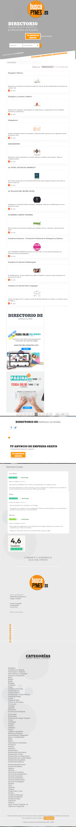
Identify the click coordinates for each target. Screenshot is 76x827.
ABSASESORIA (14, 144)
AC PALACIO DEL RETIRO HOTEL (21, 191)
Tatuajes (11, 783)
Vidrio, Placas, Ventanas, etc (18, 804)
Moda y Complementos (16, 737)
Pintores (11, 746)
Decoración (12, 704)
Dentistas (11, 706)
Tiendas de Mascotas (15, 795)
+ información (49, 818)
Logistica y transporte (15, 731)
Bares (10, 677)
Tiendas (11, 793)
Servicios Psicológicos (16, 782)
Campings (11, 685)
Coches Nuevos (13, 691)
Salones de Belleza (15, 766)
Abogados (11, 668)
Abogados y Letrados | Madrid (20, 97)
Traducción (12, 800)
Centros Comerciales (15, 689)
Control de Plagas (14, 696)
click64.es (22, 481)
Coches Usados (13, 693)
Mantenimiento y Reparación (18, 735)
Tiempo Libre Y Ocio (15, 791)
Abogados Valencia (15, 73)
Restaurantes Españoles (16, 760)
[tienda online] (25, 392)
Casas (10, 687)
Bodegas (11, 683)
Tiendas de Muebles (15, 797)
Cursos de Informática (15, 702)
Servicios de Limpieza (16, 772)
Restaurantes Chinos (15, 754)
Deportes (11, 708)
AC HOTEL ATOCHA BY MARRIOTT (22, 168)
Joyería (10, 729)
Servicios (11, 770)
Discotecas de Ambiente (16, 711)
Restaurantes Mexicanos (17, 764)
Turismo (11, 802)
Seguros (11, 768)
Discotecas (12, 710)
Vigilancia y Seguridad (16, 806)
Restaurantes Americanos (17, 752)
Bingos (10, 679)
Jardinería (11, 728)
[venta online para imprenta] (25, 349)
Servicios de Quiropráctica (17, 774)
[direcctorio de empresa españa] (25, 317)
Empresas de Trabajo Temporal (19, 718)
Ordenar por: (36, 67)
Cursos (10, 698)
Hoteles (11, 726)
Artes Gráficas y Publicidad (17, 674)
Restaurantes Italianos (16, 762)
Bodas (10, 681)
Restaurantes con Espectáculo (19, 756)
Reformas (11, 748)
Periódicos (12, 745)
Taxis (10, 785)
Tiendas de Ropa (14, 799)
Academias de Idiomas (16, 670)
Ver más (12, 90)
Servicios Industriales (15, 778)
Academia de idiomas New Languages (23, 286)
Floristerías (12, 722)
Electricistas (12, 716)
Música (10, 741)
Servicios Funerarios (15, 776)
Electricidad (12, 714)
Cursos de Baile (13, 700)
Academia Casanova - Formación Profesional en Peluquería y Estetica (35, 238)
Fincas (10, 720)
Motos (10, 739)
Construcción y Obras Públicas (19, 694)
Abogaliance (13, 120)
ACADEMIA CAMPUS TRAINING (20, 215)
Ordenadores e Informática (17, 743)
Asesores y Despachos (16, 675)
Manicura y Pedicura (15, 733)
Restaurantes (13, 750)
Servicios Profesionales (16, 780)
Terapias (11, 789)
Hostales (11, 724)
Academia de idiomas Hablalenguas (22, 262)
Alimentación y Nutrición (16, 672)
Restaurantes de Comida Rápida (19, 758)
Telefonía (11, 787)
